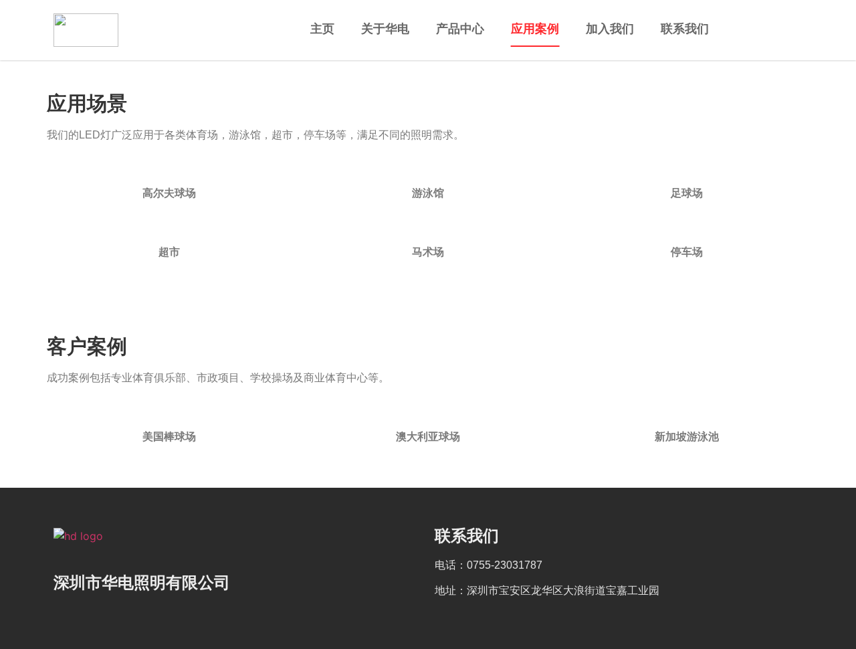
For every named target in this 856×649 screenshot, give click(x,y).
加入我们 (610, 28)
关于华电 (385, 28)
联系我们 (685, 28)
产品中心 (460, 28)
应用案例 (535, 28)
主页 (322, 28)
